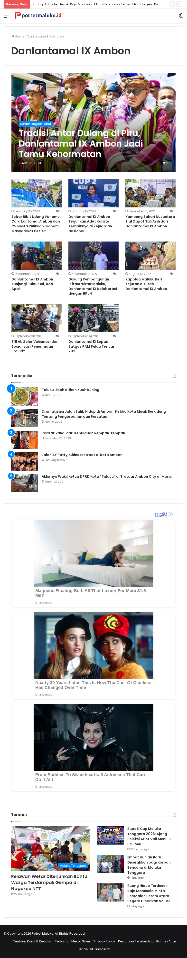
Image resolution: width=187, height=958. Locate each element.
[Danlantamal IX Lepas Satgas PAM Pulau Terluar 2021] (93, 318)
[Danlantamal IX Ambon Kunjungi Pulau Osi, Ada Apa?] (36, 256)
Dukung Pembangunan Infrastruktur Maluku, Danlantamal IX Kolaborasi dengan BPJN (92, 286)
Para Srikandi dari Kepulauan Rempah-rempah (83, 433)
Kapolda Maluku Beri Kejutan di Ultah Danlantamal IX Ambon (146, 284)
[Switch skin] (180, 17)
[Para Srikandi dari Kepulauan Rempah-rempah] (24, 440)
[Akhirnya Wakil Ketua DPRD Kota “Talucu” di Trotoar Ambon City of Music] (24, 483)
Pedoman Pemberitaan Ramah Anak (147, 941)
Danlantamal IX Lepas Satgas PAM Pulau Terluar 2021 (91, 346)
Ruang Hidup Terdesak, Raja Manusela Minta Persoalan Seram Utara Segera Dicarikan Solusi (106, 4)
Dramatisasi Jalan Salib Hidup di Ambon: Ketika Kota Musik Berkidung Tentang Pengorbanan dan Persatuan (104, 414)
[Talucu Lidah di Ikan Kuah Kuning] (24, 396)
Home (19, 36)
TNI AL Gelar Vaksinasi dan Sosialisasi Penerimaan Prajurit (34, 346)
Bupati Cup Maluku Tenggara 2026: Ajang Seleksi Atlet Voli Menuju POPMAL (149, 836)
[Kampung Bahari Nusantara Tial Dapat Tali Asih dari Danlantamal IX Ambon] (150, 193)
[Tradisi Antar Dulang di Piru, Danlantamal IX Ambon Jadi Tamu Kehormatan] (93, 122)
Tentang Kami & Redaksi (32, 941)
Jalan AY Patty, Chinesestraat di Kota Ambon (82, 454)
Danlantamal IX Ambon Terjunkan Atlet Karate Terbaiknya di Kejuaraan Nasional (90, 223)
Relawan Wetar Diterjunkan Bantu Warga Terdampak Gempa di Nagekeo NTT (49, 882)
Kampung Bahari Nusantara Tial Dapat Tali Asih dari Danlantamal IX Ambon (150, 221)
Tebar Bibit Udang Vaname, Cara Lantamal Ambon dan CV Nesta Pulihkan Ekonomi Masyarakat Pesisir (36, 223)
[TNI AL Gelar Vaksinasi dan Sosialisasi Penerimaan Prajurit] (36, 318)
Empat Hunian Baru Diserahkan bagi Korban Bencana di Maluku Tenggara (149, 865)
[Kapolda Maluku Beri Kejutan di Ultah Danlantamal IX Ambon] (150, 256)
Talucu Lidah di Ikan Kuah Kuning (70, 389)
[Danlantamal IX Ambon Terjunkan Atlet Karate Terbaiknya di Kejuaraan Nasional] (93, 193)
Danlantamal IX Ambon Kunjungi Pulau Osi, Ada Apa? (32, 284)
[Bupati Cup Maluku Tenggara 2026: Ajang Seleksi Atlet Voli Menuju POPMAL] (110, 835)
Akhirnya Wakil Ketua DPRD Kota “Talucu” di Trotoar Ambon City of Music (107, 476)
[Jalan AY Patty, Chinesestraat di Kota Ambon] (24, 461)
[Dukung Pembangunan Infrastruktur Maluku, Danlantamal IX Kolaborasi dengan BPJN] (93, 256)
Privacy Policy (104, 941)
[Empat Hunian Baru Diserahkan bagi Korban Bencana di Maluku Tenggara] (110, 864)
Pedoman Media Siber (72, 941)
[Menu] (6, 17)
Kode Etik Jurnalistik (94, 949)
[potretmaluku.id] (38, 15)
